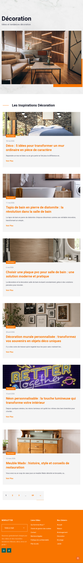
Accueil (59, 525)
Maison (59, 528)
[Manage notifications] (78, 558)
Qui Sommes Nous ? (37, 525)
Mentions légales (36, 536)
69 (33, 495)
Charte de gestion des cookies (41, 528)
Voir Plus (9, 161)
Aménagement (62, 532)
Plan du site (35, 544)
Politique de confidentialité (40, 540)
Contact (33, 532)
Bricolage (60, 540)
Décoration (61, 536)
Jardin (59, 544)
